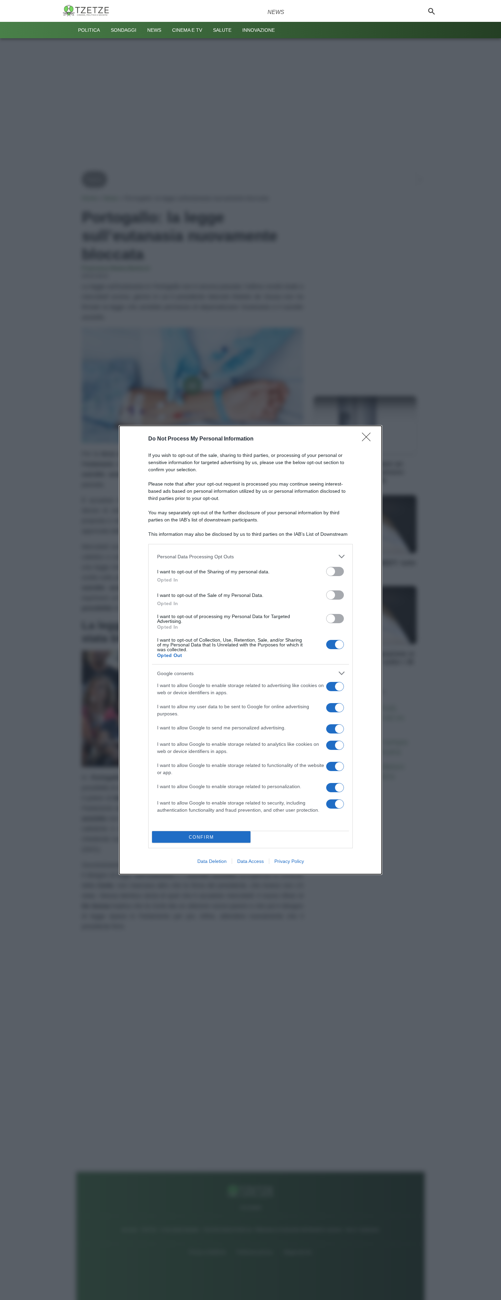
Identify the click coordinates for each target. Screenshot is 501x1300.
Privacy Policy (289, 861)
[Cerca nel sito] (431, 11)
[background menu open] (67, 30)
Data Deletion (212, 861)
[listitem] (250, 556)
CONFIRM (201, 837)
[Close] (368, 439)
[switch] (335, 571)
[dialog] (250, 650)
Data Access (250, 861)
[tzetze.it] (89, 11)
